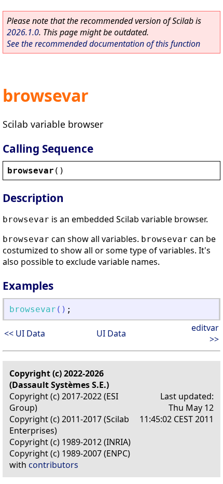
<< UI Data (24, 333)
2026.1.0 (23, 32)
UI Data (111, 333)
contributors (53, 464)
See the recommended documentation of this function (103, 43)
